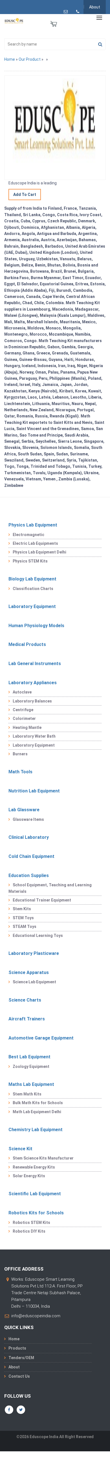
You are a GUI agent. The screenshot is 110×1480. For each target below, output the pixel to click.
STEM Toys (23, 918)
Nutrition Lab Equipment (34, 791)
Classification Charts (33, 588)
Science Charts (24, 1000)
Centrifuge (23, 710)
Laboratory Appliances (32, 682)
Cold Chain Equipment (31, 856)
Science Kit (20, 1148)
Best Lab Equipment (29, 1056)
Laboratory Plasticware (33, 953)
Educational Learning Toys (38, 935)
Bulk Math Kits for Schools (38, 1103)
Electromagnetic (28, 534)
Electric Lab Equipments (35, 543)
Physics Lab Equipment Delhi (39, 552)
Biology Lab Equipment (32, 579)
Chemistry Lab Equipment (35, 1129)
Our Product (30, 59)
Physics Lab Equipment (32, 525)
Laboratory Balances (32, 701)
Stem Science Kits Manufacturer (43, 1158)
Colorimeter (24, 718)
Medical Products (27, 644)
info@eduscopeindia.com (35, 1315)
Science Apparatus (28, 972)
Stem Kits (22, 909)
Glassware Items (28, 819)
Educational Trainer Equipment (42, 900)
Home (9, 59)
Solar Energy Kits (29, 1176)
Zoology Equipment (31, 1066)
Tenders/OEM (21, 1357)
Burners (20, 754)
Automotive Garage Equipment (41, 1038)
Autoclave (22, 692)
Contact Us (19, 1376)
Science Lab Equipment (34, 982)
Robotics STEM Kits (31, 1222)
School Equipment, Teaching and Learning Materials (50, 888)
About (94, 7)
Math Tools (20, 771)
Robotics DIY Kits (29, 1231)
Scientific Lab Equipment (34, 1193)
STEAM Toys (24, 926)
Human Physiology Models (36, 625)
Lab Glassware (23, 809)
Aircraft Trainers (26, 1019)
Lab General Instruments (34, 663)
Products (17, 1348)
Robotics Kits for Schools (36, 1212)
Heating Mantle (27, 727)
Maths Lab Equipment (31, 1084)
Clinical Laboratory (28, 837)
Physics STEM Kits (30, 561)
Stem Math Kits (27, 1094)
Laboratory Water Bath (34, 736)
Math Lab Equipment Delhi (37, 1112)
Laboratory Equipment (32, 606)
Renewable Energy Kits (34, 1167)
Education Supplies (28, 875)
